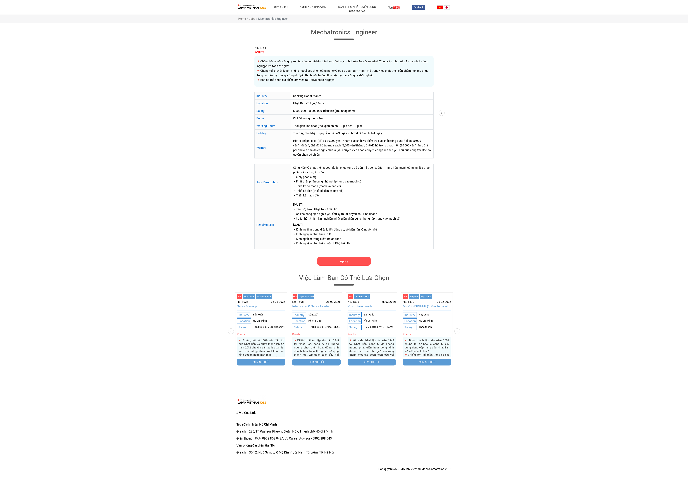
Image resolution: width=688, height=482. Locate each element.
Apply (344, 261)
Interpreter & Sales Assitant (312, 306)
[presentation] (237, 331)
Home (242, 18)
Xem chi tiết (261, 362)
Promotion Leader (361, 306)
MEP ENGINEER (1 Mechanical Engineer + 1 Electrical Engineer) (449, 306)
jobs (252, 18)
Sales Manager (248, 306)
